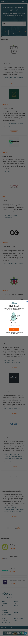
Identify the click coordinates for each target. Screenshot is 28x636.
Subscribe (13, 329)
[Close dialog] (26, 301)
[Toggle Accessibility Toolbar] (25, 633)
